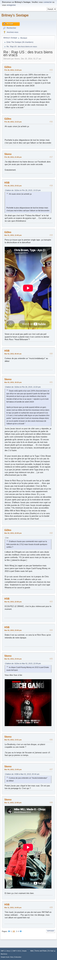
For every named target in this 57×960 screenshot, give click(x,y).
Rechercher (11, 28)
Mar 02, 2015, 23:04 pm (13, 659)
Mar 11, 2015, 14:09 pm (12, 907)
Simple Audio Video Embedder (11, 957)
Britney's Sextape (14, 15)
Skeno (8, 154)
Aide (31, 951)
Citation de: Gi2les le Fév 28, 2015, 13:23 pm (23, 190)
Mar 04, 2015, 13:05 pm (13, 769)
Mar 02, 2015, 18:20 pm (13, 382)
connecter (47, 2)
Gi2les (7, 67)
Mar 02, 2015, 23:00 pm (13, 630)
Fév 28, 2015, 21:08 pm (13, 157)
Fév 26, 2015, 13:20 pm (13, 70)
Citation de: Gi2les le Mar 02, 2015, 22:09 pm (23, 664)
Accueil (10, 24)
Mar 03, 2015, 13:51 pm (13, 740)
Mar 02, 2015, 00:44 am (12, 354)
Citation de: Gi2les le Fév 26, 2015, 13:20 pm (23, 387)
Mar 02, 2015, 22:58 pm (13, 602)
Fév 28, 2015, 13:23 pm (13, 122)
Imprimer (50, 931)
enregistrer (11, 5)
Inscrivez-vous (12, 32)
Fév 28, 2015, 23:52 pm (13, 186)
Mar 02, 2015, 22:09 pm (13, 533)
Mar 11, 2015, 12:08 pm (12, 802)
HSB (7, 182)
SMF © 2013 (17, 951)
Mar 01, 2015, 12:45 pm (13, 235)
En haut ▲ (52, 951)
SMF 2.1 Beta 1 (6, 951)
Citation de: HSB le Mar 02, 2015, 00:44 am (22, 774)
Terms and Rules (41, 951)
